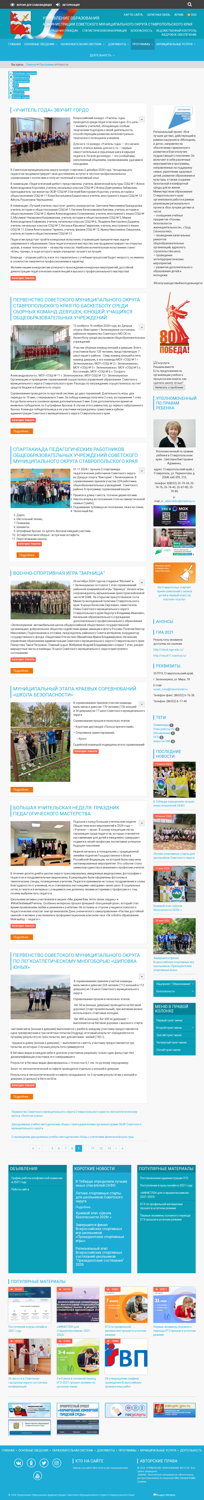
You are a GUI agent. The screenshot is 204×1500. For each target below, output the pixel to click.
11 (92, 1148)
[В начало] (33, 1148)
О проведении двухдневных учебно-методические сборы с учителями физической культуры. (73, 1136)
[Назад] (39, 1148)
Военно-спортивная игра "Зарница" (59, 573)
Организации (21, 81)
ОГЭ (156, 737)
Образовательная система (81, 44)
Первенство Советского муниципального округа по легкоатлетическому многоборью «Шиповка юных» (76, 961)
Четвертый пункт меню (171, 1042)
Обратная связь (158, 14)
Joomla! (141, 1474)
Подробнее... (22, 431)
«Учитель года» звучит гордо (51, 110)
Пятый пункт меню (168, 1049)
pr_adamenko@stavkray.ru (178, 501)
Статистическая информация (104, 30)
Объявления (161, 733)
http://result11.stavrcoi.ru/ (169, 655)
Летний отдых (20, 97)
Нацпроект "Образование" (173, 984)
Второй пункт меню (169, 1027)
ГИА (15, 85)
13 (109, 1148)
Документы (117, 44)
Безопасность (141, 30)
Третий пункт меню (169, 1035)
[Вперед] (116, 1148)
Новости (29, 278)
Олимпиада (161, 725)
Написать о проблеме (169, 387)
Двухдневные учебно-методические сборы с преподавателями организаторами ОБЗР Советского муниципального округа (76, 1126)
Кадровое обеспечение (179, 34)
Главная (14, 44)
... (46, 1148)
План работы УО (164, 729)
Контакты (18, 93)
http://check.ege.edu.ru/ (168, 649)
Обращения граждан (62, 30)
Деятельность (101, 55)
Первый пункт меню (169, 1020)
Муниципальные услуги (174, 44)
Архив (178, 14)
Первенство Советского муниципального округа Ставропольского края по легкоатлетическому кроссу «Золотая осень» (74, 1113)
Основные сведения (39, 44)
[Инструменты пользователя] (141, 119)
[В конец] (122, 1148)
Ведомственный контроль (176, 30)
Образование (21, 89)
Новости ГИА (161, 741)
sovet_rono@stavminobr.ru (170, 689)
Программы (141, 44)
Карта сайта (133, 14)
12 (101, 1148)
